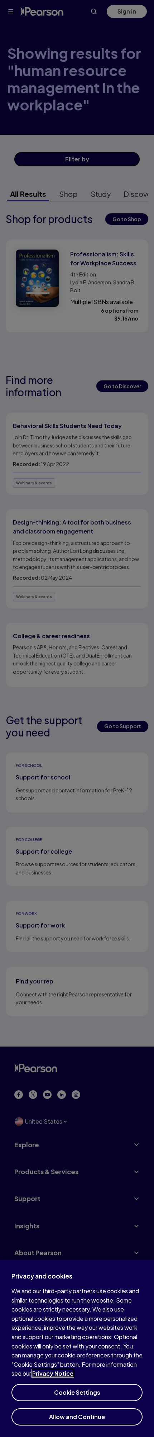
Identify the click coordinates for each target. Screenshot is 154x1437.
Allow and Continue (77, 1417)
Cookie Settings (77, 1392)
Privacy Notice (52, 1373)
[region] (77, 1348)
